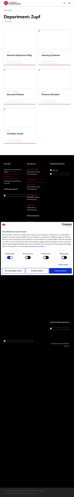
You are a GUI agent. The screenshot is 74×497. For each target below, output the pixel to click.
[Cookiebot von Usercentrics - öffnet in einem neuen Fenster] (63, 224)
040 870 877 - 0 (13, 172)
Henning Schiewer (51, 55)
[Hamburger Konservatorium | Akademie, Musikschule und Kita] (12, 3)
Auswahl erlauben (37, 271)
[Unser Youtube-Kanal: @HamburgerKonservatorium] (54, 491)
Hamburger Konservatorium (18, 490)
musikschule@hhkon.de (11, 174)
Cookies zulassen (60, 271)
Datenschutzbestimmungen (35, 246)
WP (14, 493)
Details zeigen (63, 264)
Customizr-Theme (32, 493)
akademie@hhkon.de (10, 179)
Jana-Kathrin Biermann (15, 61)
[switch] (28, 257)
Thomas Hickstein (51, 95)
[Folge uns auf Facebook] (60, 491)
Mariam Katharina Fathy (19, 55)
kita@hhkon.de (8, 176)
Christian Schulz (15, 134)
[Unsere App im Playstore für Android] (66, 491)
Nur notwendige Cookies (13, 271)
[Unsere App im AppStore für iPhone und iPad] (69, 491)
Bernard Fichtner (15, 95)
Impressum (30, 221)
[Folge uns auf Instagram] (57, 491)
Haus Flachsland (32, 195)
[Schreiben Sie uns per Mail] (63, 491)
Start (5, 10)
